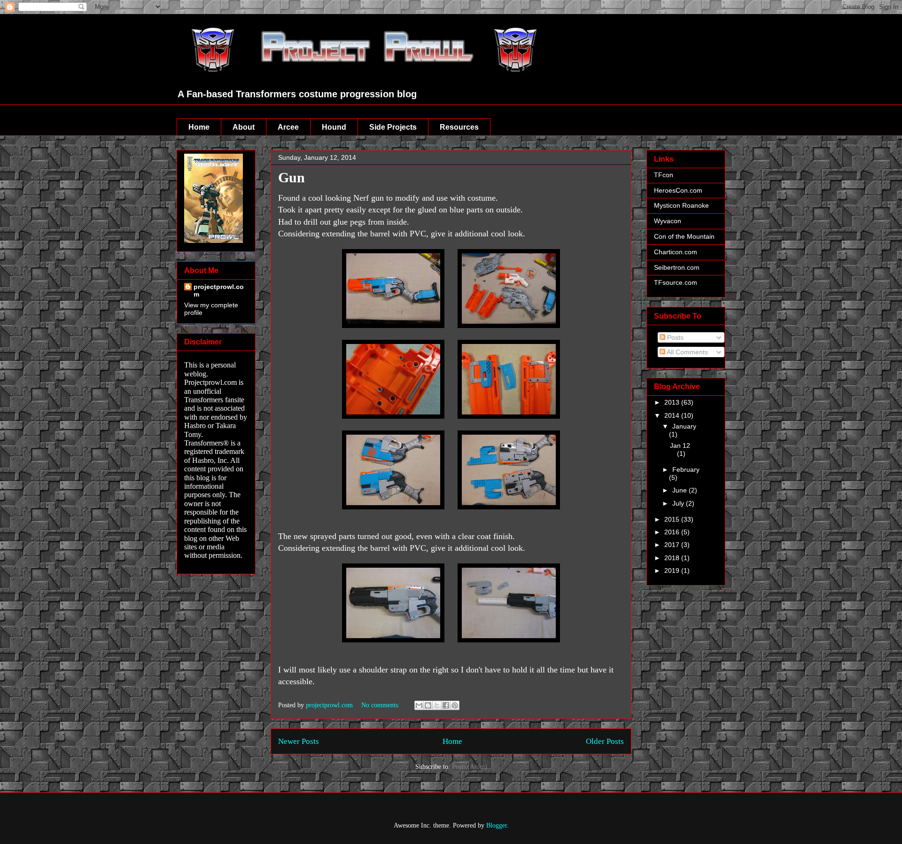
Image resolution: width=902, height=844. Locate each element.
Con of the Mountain (684, 236)
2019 (672, 570)
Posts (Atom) (469, 766)
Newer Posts (298, 741)
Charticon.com (675, 252)
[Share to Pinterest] (454, 705)
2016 (672, 532)
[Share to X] (437, 705)
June (680, 490)
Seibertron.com (677, 267)
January (684, 426)
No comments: (381, 705)
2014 (672, 415)
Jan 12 (680, 445)
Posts (674, 337)
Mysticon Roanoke (681, 205)
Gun (291, 177)
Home (199, 127)
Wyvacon (667, 221)
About (244, 127)
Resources (459, 127)
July (679, 503)
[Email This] (419, 705)
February (686, 469)
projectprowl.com (219, 290)
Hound (334, 127)
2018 (672, 558)
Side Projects (393, 127)
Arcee (288, 127)
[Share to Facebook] (446, 705)
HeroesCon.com (678, 190)
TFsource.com (675, 282)
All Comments (686, 352)
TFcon (663, 175)
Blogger (496, 825)
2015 (672, 519)
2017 (672, 544)
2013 (672, 402)
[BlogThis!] (428, 705)
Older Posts (605, 741)
